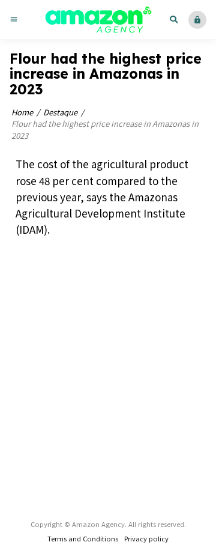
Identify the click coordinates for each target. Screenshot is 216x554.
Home (22, 112)
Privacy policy (146, 538)
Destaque (60, 112)
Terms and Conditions (82, 538)
